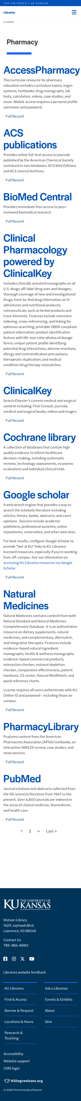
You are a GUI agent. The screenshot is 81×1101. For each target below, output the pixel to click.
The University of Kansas (27, 1090)
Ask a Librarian (56, 988)
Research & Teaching (13, 1035)
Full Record (15, 116)
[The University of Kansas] (27, 907)
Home (9, 22)
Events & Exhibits (58, 999)
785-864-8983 (15, 945)
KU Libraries (14, 988)
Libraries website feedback (24, 972)
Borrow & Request (19, 1010)
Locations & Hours (18, 1021)
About (50, 1010)
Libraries (9, 12)
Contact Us (12, 939)
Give (48, 1021)
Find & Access (15, 999)
